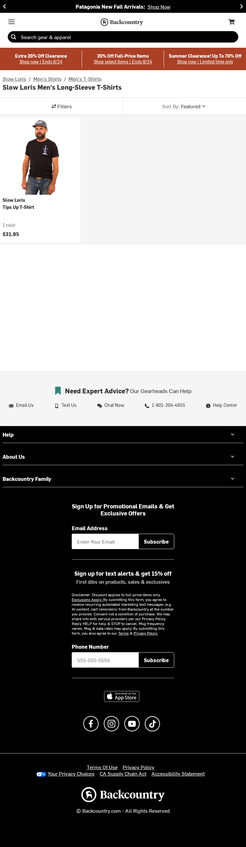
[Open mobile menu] (11, 22)
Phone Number (90, 646)
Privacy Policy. (146, 633)
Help (8, 434)
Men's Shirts (47, 78)
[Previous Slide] (4, 6)
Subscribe (156, 541)
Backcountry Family (27, 478)
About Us (14, 456)
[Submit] (13, 36)
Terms (123, 633)
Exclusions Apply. (87, 599)
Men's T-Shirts (85, 78)
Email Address (90, 528)
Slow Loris (14, 78)
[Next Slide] (241, 6)
